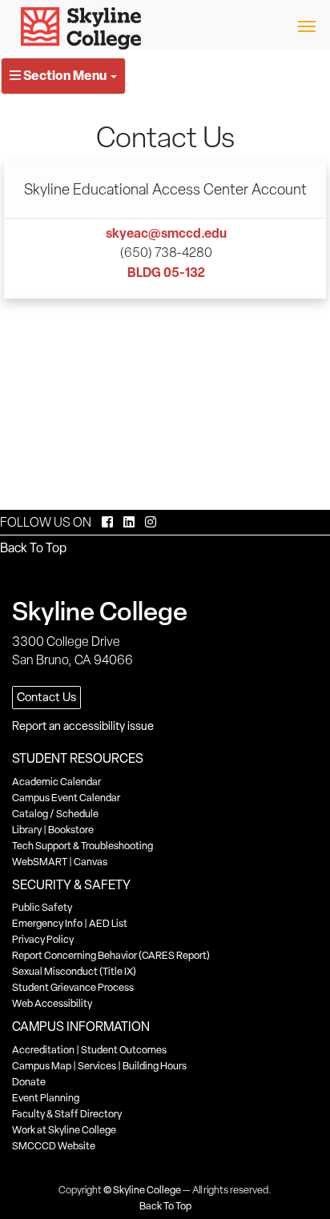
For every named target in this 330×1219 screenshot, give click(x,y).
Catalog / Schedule (55, 813)
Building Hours (155, 1066)
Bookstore (71, 829)
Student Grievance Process (73, 987)
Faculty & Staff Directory (67, 1114)
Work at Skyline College (64, 1130)
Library (27, 829)
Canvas (90, 861)
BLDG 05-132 (166, 272)
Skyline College (147, 1190)
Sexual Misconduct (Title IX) (74, 971)
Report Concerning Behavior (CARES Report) (111, 955)
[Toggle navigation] (306, 25)
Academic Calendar (56, 781)
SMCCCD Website (53, 1146)
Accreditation (43, 1050)
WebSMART (39, 861)
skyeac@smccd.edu (166, 233)
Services (97, 1066)
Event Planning (45, 1098)
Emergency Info (47, 923)
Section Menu (65, 75)
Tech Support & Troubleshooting (82, 845)
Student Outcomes (124, 1050)
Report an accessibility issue (83, 726)
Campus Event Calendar (66, 797)
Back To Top (33, 547)
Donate (29, 1082)
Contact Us (46, 697)
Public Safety (42, 907)
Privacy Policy (43, 939)
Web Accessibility (52, 1003)
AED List (108, 923)
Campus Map (41, 1066)
